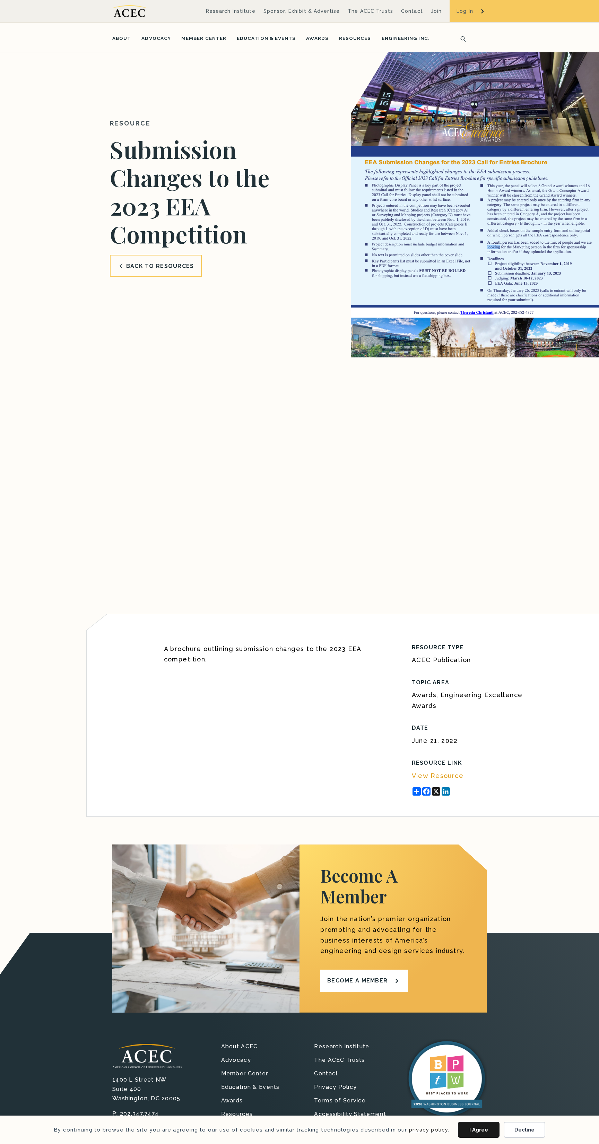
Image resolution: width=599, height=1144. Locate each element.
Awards (317, 38)
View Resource (438, 775)
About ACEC (239, 1047)
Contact (412, 11)
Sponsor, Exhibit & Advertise (301, 11)
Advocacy (156, 38)
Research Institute (230, 11)
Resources (355, 38)
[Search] (461, 38)
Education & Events (266, 38)
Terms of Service (339, 1101)
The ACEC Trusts (370, 11)
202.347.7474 (139, 1113)
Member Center (203, 38)
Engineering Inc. (406, 38)
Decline (524, 1130)
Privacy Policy (335, 1087)
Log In (465, 11)
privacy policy (428, 1130)
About (121, 38)
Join (436, 11)
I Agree (478, 1130)
